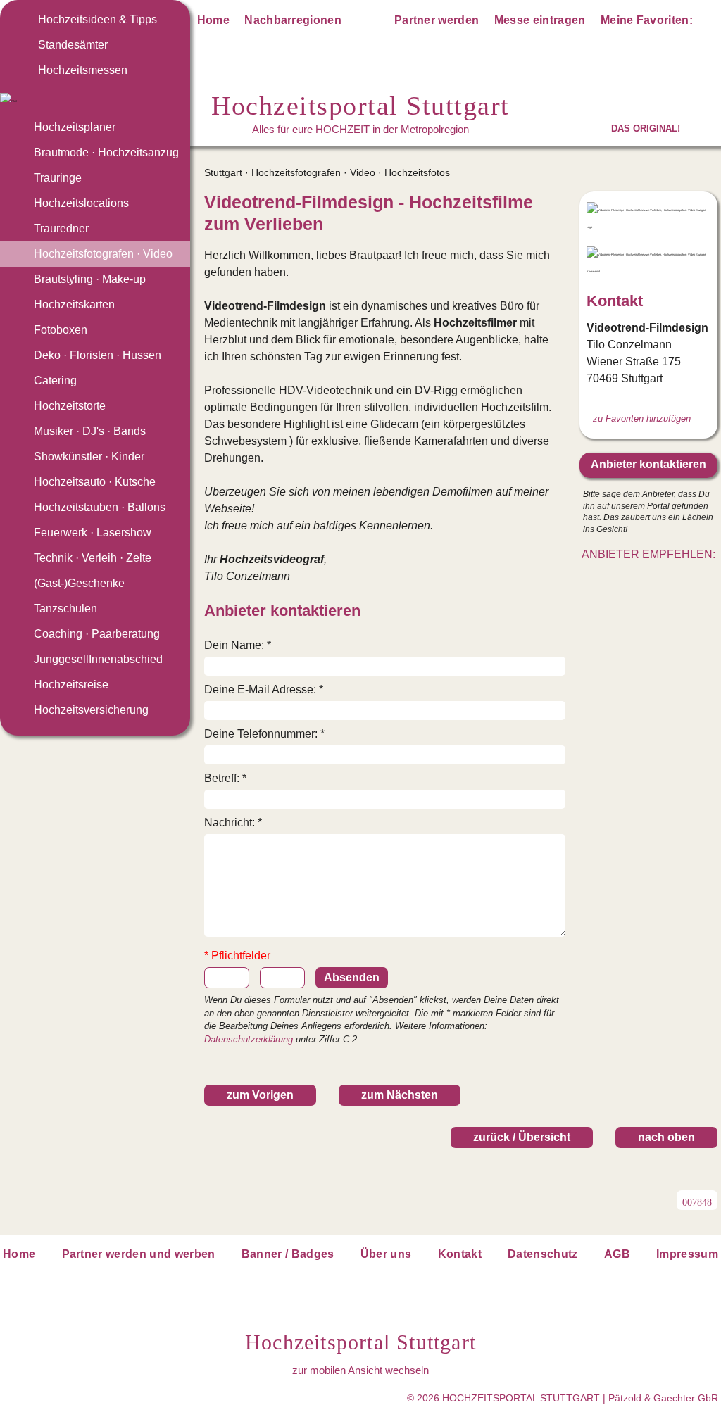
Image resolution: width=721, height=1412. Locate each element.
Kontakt (460, 1254)
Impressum (687, 1254)
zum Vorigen (260, 1095)
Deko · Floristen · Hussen (97, 355)
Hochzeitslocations (81, 203)
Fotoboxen (60, 330)
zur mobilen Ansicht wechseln (360, 1370)
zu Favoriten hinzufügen (642, 418)
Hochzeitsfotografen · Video (103, 254)
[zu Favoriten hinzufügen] (554, 202)
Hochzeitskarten (74, 304)
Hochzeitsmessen (82, 70)
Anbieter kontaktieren (648, 464)
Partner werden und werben (138, 1254)
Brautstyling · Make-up (90, 279)
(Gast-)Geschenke (79, 583)
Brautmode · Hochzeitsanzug (106, 152)
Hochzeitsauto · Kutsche (95, 482)
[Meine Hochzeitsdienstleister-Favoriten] (708, 22)
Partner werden (436, 20)
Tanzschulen (65, 608)
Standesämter (73, 45)
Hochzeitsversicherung (91, 710)
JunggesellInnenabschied (98, 659)
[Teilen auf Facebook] (664, 581)
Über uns (386, 1254)
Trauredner (61, 228)
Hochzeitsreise (71, 685)
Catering (55, 380)
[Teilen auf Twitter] (633, 581)
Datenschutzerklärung (248, 1039)
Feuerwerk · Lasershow (92, 532)
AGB (617, 1254)
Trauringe (58, 178)
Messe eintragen (540, 20)
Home (213, 20)
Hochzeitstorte (70, 406)
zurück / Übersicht (521, 1137)
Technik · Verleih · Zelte (92, 558)
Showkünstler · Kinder (89, 456)
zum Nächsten (399, 1095)
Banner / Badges (288, 1254)
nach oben (666, 1137)
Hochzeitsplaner (74, 127)
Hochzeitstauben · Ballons (99, 507)
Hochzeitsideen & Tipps (97, 19)
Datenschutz (543, 1254)
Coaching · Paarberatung (97, 634)
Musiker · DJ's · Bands (90, 431)
